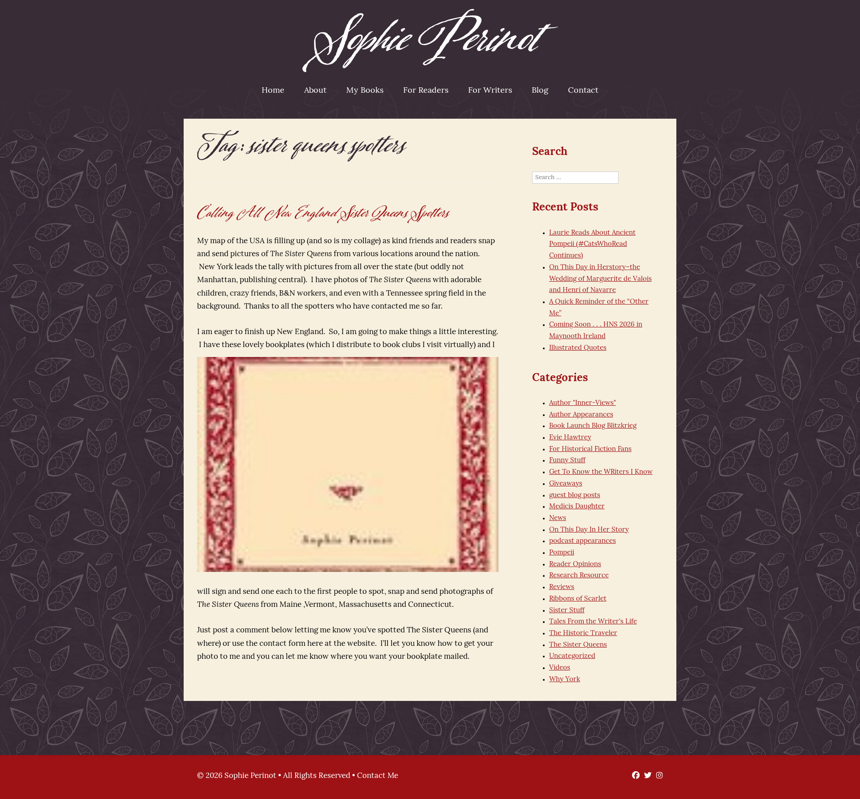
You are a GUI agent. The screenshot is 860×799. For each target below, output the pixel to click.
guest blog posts (574, 495)
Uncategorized (572, 656)
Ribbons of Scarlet (577, 599)
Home (273, 91)
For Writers (490, 91)
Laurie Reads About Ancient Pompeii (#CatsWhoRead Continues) (592, 244)
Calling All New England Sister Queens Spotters (323, 213)
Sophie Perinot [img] (430, 40)
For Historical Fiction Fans (590, 449)
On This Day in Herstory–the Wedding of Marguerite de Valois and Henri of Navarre (600, 279)
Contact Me (377, 776)
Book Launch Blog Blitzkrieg (592, 426)
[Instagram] (657, 776)
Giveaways (565, 484)
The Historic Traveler (583, 633)
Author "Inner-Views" (582, 403)
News (557, 518)
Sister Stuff (567, 610)
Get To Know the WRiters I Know (601, 472)
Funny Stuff (567, 460)
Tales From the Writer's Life (593, 622)
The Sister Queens (578, 645)
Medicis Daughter (577, 506)
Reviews (561, 587)
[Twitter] (646, 776)
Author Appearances (581, 415)
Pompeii (561, 553)
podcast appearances (582, 541)
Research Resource (579, 575)
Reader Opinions (575, 564)
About (315, 91)
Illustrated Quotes (577, 348)
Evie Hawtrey (570, 437)
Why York (564, 679)
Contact (583, 91)
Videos (559, 668)
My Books (364, 91)
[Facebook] (634, 776)
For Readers (425, 91)
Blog (540, 91)
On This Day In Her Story (589, 530)
